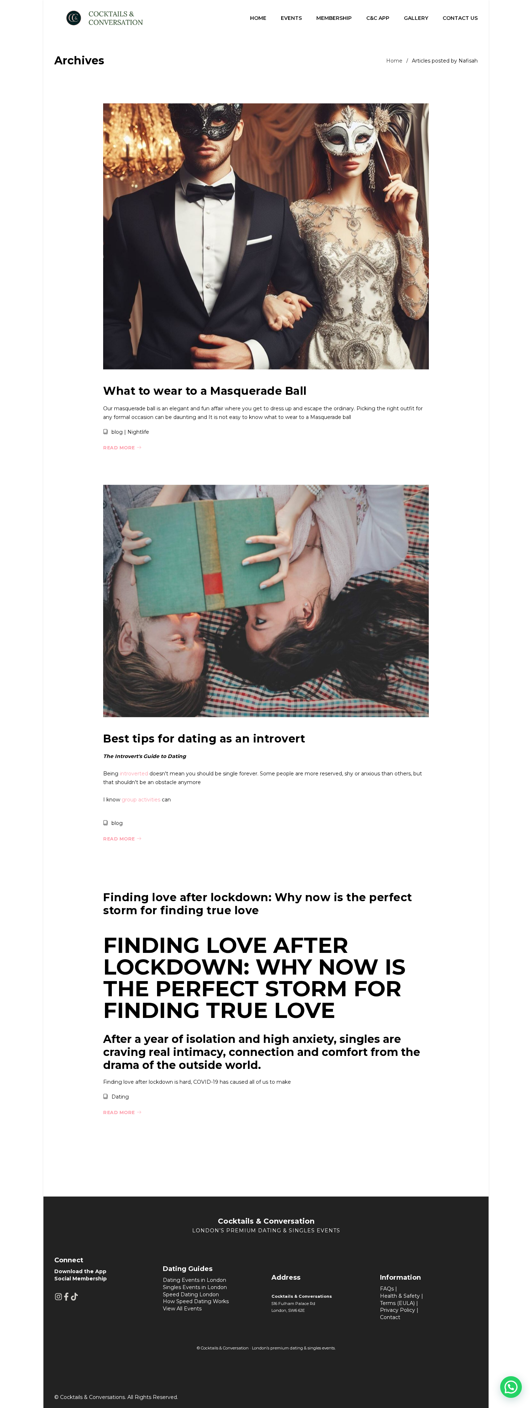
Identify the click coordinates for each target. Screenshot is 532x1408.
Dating (120, 1097)
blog (117, 432)
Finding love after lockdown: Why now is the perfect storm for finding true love (257, 904)
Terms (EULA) (397, 1303)
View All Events (182, 1308)
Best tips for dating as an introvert (204, 738)
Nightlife (138, 432)
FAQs (387, 1288)
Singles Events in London (195, 1287)
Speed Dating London (191, 1294)
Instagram (58, 1297)
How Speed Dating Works (196, 1301)
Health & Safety (400, 1296)
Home (394, 60)
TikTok (74, 1297)
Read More (119, 447)
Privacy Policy (397, 1310)
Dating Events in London (194, 1280)
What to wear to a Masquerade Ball (205, 391)
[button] (511, 1387)
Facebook (66, 1297)
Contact (390, 1317)
